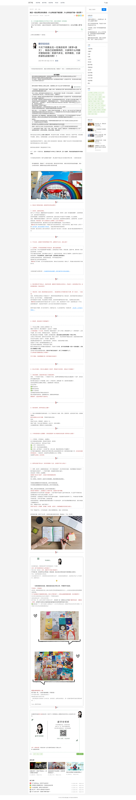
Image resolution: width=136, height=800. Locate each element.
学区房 (56, 2)
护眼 (89, 105)
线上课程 (93, 109)
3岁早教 (95, 92)
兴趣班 (89, 51)
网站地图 (66, 797)
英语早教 (38, 2)
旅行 (96, 105)
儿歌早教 (62, 2)
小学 (89, 103)
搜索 (104, 9)
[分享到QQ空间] (83, 15)
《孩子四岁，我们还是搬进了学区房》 (41, 226)
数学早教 (44, 2)
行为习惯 (90, 78)
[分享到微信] (79, 15)
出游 (89, 54)
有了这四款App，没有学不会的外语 (40, 783)
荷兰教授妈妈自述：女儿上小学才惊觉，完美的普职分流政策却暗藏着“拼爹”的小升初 (97, 33)
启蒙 (96, 99)
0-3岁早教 (90, 92)
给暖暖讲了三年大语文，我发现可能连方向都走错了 (100, 147)
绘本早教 (90, 72)
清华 (92, 107)
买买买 (100, 94)
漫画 (96, 107)
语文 (98, 111)
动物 (104, 96)
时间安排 (103, 105)
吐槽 (89, 56)
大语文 (89, 59)
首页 (36, 9)
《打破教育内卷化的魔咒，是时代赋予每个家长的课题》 (56, 271)
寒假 (98, 101)
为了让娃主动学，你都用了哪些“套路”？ (41, 791)
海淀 (38, 754)
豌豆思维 (103, 111)
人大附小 (95, 96)
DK (103, 92)
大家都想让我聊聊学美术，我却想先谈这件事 (42, 785)
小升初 (102, 101)
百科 (102, 107)
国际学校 (90, 101)
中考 (96, 94)
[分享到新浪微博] (77, 15)
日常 (99, 105)
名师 (34, 754)
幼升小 (93, 103)
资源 (89, 114)
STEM (92, 94)
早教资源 (90, 67)
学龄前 (94, 101)
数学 (92, 105)
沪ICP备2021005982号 (73, 797)
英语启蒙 (103, 109)
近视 (92, 114)
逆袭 (41, 754)
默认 (39, 9)
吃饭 (89, 99)
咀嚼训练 (100, 99)
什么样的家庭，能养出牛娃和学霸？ (40, 787)
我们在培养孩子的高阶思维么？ (74, 772)
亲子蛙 (30, 3)
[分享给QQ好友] (81, 15)
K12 (89, 94)
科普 (89, 109)
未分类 (89, 70)
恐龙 (102, 103)
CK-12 (99, 92)
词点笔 (94, 111)
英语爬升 (90, 111)
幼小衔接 (97, 103)
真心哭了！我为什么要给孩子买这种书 (41, 789)
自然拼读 (98, 109)
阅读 (96, 114)
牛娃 (99, 107)
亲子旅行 (90, 96)
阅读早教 (51, 2)
